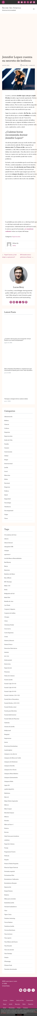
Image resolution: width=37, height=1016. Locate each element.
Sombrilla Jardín (9, 903)
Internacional (8, 463)
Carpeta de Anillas (9, 613)
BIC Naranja (8, 582)
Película (6, 856)
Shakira (6, 895)
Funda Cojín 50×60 (10, 691)
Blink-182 (7, 586)
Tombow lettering (9, 918)
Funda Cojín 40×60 (10, 687)
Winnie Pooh (8, 965)
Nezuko (6, 820)
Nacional (7, 483)
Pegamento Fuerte (9, 852)
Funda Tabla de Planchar (11, 719)
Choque (6, 617)
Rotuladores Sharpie (10, 883)
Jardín (6, 467)
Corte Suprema (8, 633)
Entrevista (7, 664)
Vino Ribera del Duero (11, 942)
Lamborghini (8, 750)
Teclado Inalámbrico (10, 907)
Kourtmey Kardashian (11, 746)
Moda (6, 479)
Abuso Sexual (8, 543)
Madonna (7, 793)
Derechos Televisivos (10, 648)
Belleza (6, 420)
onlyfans (7, 840)
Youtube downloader (10, 969)
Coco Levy (7, 629)
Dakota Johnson (9, 640)
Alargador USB (8, 546)
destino (6, 652)
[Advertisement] (18, 33)
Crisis (6, 636)
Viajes (6, 514)
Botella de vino (8, 601)
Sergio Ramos (8, 891)
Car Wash (7, 605)
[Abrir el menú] (34, 9)
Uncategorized (8, 510)
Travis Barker (8, 922)
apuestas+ (7, 554)
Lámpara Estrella (9, 766)
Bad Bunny (7, 562)
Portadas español (9, 871)
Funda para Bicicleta (10, 711)
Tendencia (7, 507)
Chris (6, 621)
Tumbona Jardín (9, 926)
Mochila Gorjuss (9, 813)
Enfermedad (8, 660)
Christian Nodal (9, 625)
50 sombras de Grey (10, 535)
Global (6, 456)
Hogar (6, 460)
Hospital (6, 734)
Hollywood (7, 730)
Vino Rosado (8, 946)
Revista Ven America (11, 7)
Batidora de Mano (9, 574)
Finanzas (7, 672)
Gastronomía (8, 452)
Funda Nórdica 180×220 (11, 703)
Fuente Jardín (8, 680)
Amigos (6, 550)
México (6, 805)
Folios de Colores (9, 676)
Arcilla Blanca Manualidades (13, 558)
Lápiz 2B (6, 785)
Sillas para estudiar (10, 899)
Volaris (6, 957)
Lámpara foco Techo (10, 770)
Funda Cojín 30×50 (10, 683)
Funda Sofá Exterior (10, 715)
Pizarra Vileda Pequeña (11, 863)
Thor (5, 910)
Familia (6, 444)
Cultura (6, 428)
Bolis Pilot (7, 597)
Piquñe (6, 860)
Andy (14, 245)
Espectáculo (8, 668)
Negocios (7, 487)
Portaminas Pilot (9, 875)
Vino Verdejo (8, 953)
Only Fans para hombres (11, 836)
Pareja (6, 848)
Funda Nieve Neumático (11, 699)
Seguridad (7, 499)
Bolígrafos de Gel (9, 593)
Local (6, 471)
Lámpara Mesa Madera (11, 773)
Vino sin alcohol (9, 950)
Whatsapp (7, 961)
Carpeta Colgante (9, 609)
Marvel (6, 797)
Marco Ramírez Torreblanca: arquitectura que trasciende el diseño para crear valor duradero (18, 369)
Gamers (6, 448)
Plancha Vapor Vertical (11, 867)
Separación (7, 887)
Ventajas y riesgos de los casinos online (16, 399)
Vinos (6, 518)
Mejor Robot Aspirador (11, 801)
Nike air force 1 (9, 824)
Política (6, 491)
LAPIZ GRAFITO (9, 789)
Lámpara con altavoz (10, 754)
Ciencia (6, 424)
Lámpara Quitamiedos (11, 777)
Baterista (7, 570)
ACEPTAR (19, 1014)
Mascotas (7, 475)
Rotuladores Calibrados (11, 879)
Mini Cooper (8, 809)
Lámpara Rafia (8, 781)
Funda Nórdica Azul (10, 707)
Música (6, 817)
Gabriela (7, 723)
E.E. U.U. (6, 656)
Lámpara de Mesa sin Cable (12, 758)
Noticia (6, 828)
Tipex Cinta (7, 914)
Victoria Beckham (9, 930)
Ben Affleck (7, 578)
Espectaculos (16, 236)
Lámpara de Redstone (11, 762)
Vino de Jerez (8, 934)
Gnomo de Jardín (9, 726)
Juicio (6, 742)
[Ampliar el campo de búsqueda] (3, 2)
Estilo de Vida (8, 440)
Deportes (7, 432)
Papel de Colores (9, 844)
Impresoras (7, 738)
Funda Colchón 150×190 (12, 695)
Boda (5, 589)
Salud (6, 495)
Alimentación (8, 416)
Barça (6, 566)
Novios (6, 832)
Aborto (6, 539)
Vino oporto (7, 938)
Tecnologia (7, 503)
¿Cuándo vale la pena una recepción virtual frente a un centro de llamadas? (17, 339)
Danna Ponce (8, 644)
